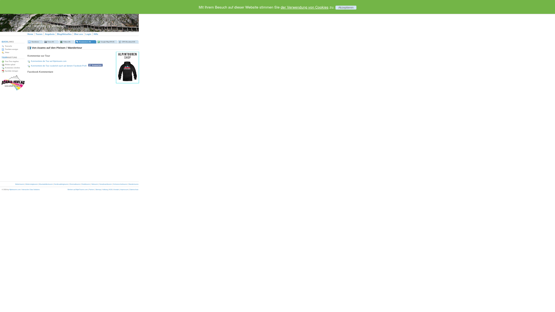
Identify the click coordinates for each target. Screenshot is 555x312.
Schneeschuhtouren (120, 184)
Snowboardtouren (105, 184)
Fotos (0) (50, 42)
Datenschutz (134, 189)
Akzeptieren (346, 7)
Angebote (50, 34)
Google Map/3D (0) (107, 42)
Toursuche (8, 46)
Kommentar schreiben (12, 68)
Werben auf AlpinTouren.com (77, 189)
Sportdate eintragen (11, 71)
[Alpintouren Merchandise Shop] (127, 83)
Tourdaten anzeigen (11, 49)
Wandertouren (133, 184)
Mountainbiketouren (46, 184)
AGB (110, 189)
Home (30, 34)
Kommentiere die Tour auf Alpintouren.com (48, 61)
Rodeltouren (86, 184)
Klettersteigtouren (31, 184)
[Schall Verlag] (13, 90)
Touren (39, 34)
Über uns (78, 34)
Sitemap (98, 189)
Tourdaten (35, 42)
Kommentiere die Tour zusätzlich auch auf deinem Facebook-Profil (59, 66)
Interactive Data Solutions (31, 189)
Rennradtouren (75, 184)
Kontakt (116, 189)
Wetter (6, 52)
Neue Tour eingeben (11, 61)
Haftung (105, 189)
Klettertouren (19, 184)
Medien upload (9, 65)
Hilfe (96, 34)
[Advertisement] (163, 49)
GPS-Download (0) (128, 42)
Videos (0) (66, 42)
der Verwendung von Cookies (305, 7)
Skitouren (94, 184)
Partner (91, 189)
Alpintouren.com (15, 189)
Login (88, 34)
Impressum (124, 189)
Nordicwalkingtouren (61, 184)
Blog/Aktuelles (64, 34)
